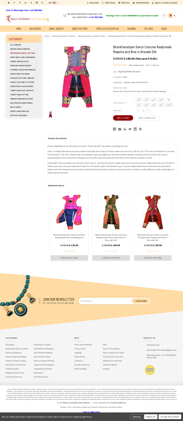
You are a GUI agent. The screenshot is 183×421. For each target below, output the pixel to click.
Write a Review (152, 65)
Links (105, 344)
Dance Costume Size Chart (113, 352)
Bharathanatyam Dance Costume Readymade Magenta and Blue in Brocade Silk (140, 36)
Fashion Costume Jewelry (22, 78)
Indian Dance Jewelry (20, 49)
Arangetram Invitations (21, 99)
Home (18, 28)
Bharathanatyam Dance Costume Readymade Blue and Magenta (69, 236)
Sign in (157, 3)
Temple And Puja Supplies (22, 90)
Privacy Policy (80, 348)
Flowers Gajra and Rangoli (23, 69)
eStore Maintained (100, 402)
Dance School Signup (111, 348)
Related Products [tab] (56, 185)
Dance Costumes (79, 28)
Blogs (164, 28)
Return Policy (79, 356)
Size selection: (120, 103)
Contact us (78, 360)
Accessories (35, 28)
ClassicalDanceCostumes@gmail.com (162, 350)
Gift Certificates (142, 3)
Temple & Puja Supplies (107, 28)
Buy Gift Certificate (81, 365)
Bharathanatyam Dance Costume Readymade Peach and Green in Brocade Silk (111, 237)
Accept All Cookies (170, 416)
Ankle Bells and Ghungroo (22, 57)
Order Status (110, 3)
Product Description (57, 138)
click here (58, 146)
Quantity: (117, 110)
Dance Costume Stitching (22, 82)
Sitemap (106, 369)
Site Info (148, 28)
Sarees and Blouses (19, 61)
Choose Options (69, 258)
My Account (94, 3)
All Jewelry (15, 45)
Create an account (170, 3)
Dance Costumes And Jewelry (76, 402)
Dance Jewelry (56, 28)
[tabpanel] (69, 226)
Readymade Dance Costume (22, 53)
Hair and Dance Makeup (20, 65)
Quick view (69, 211)
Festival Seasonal (18, 115)
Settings (136, 416)
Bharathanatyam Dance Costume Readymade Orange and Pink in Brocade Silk (153, 237)
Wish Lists (126, 3)
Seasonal (131, 28)
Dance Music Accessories (21, 86)
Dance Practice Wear (19, 74)
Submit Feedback (110, 365)
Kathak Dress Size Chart (112, 360)
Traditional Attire (19, 94)
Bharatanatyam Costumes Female (91, 36)
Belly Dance (15, 107)
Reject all (150, 416)
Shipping (77, 352)
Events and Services (19, 111)
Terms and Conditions (83, 344)
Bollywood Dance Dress (21, 103)
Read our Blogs (80, 369)
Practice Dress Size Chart (113, 356)
